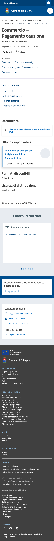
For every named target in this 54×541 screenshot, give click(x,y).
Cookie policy (7, 511)
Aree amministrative (10, 373)
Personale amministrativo (12, 383)
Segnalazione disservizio (12, 499)
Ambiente (6, 395)
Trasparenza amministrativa (13, 419)
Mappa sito (8, 534)
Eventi (4, 451)
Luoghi (4, 454)
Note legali (6, 516)
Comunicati (6, 437)
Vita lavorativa (8, 423)
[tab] (21, 269)
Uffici (4, 376)
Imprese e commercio (11, 411)
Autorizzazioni (8, 399)
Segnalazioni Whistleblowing (14, 490)
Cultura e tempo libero (11, 404)
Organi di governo (9, 371)
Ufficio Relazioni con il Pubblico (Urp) (17, 478)
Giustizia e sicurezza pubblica (14, 409)
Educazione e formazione (12, 407)
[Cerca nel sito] (50, 11)
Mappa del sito (10, 536)
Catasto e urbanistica (11, 402)
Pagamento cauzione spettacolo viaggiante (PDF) (29, 130)
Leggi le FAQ (7, 494)
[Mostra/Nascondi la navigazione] (2, 10)
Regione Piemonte (11, 3)
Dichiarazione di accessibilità (14, 506)
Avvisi (4, 440)
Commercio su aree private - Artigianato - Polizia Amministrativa (19, 154)
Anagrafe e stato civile (11, 397)
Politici (4, 381)
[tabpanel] (27, 244)
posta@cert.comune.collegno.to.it (20, 481)
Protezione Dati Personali (12, 509)
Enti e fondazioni (9, 378)
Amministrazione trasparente (14, 504)
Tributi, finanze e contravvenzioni (16, 421)
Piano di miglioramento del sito (28, 534)
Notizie (5, 435)
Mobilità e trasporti (10, 414)
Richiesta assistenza (10, 501)
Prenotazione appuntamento (14, 497)
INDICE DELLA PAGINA (10, 85)
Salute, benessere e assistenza (15, 416)
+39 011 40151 (23, 484)
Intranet (5, 513)
